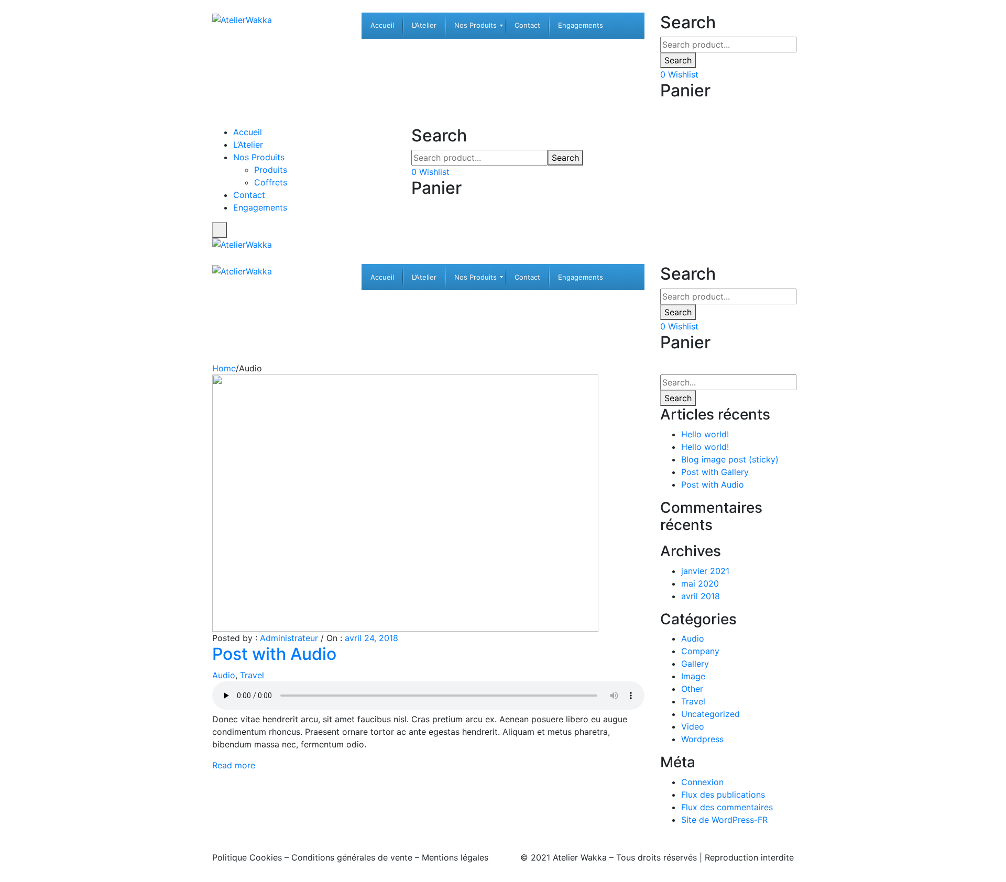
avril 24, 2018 (371, 638)
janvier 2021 (705, 571)
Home (224, 368)
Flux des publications (723, 794)
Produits (270, 169)
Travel (252, 675)
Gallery (695, 663)
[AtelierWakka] (242, 19)
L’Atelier (248, 144)
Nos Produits (259, 157)
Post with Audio (274, 654)
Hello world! (705, 434)
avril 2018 (700, 596)
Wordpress (702, 739)
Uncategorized (710, 714)
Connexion (702, 782)
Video (692, 726)
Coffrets (270, 182)
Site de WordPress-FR (724, 819)
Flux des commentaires (727, 807)
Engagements (260, 207)
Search (678, 60)
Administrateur (289, 638)
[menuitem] (382, 26)
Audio (223, 675)
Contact (249, 195)
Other (692, 688)
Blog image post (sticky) (730, 459)
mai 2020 (700, 583)
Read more (233, 765)
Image (693, 676)
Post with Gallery (715, 472)
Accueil (247, 132)
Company (700, 651)
